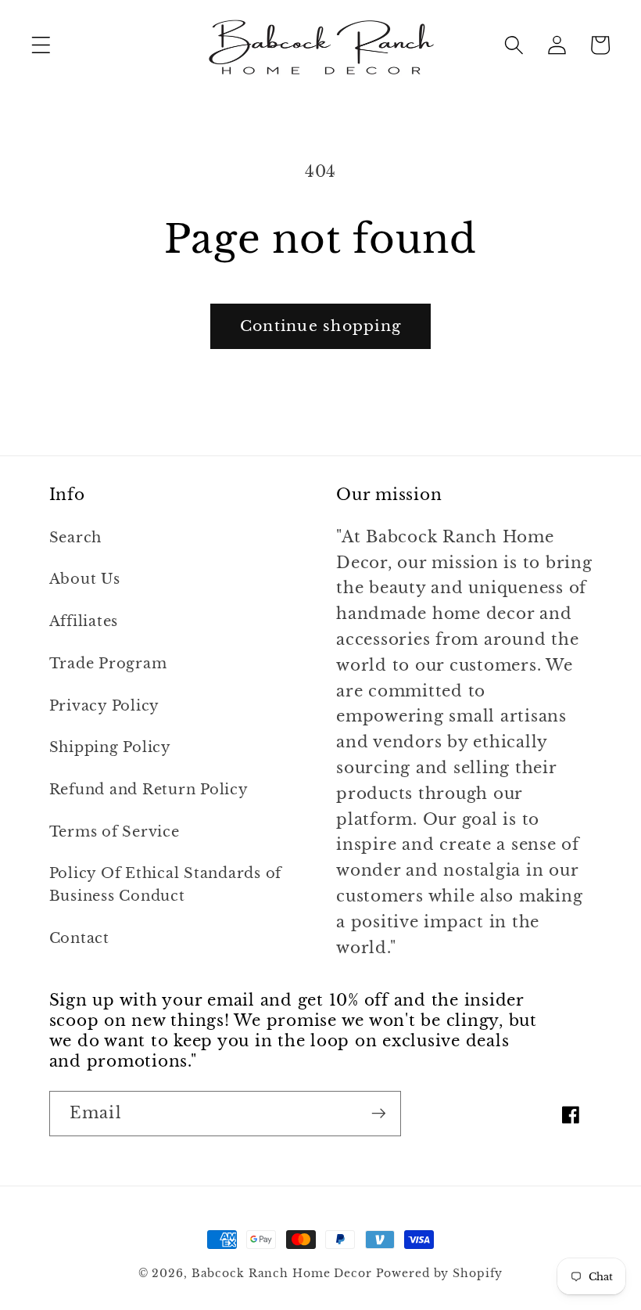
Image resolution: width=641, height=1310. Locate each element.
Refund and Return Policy (149, 789)
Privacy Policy (104, 705)
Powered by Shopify (439, 1273)
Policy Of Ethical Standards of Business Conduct (165, 885)
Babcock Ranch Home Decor (282, 1273)
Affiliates (84, 621)
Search (75, 537)
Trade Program (108, 663)
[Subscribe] (378, 1113)
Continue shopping (320, 326)
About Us (84, 579)
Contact (79, 938)
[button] (41, 45)
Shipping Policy (110, 747)
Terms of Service (114, 831)
